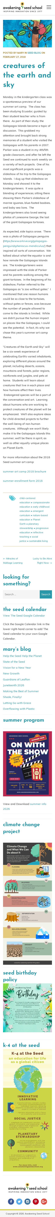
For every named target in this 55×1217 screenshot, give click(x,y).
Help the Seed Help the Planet (22, 656)
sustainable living (38, 540)
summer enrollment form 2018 (23, 481)
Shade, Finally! (12, 697)
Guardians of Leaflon (16, 679)
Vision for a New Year (17, 667)
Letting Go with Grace (17, 703)
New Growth (11, 673)
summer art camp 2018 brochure (24, 471)
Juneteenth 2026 (13, 685)
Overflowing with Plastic (19, 708)
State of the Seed (14, 661)
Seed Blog (34, 52)
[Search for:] (27, 594)
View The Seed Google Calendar (24, 615)
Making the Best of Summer (21, 691)
